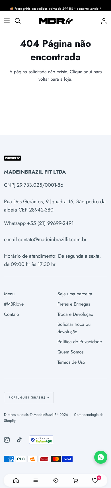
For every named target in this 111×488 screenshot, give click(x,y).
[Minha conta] (101, 20)
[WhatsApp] (100, 457)
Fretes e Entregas (73, 304)
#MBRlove (14, 304)
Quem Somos (70, 352)
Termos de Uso (71, 362)
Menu (9, 293)
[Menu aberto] (5, 21)
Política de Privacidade (79, 341)
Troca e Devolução (75, 314)
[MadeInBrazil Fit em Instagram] (7, 440)
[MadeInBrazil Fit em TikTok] (19, 440)
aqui (88, 71)
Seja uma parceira (74, 293)
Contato (11, 314)
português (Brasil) (27, 397)
